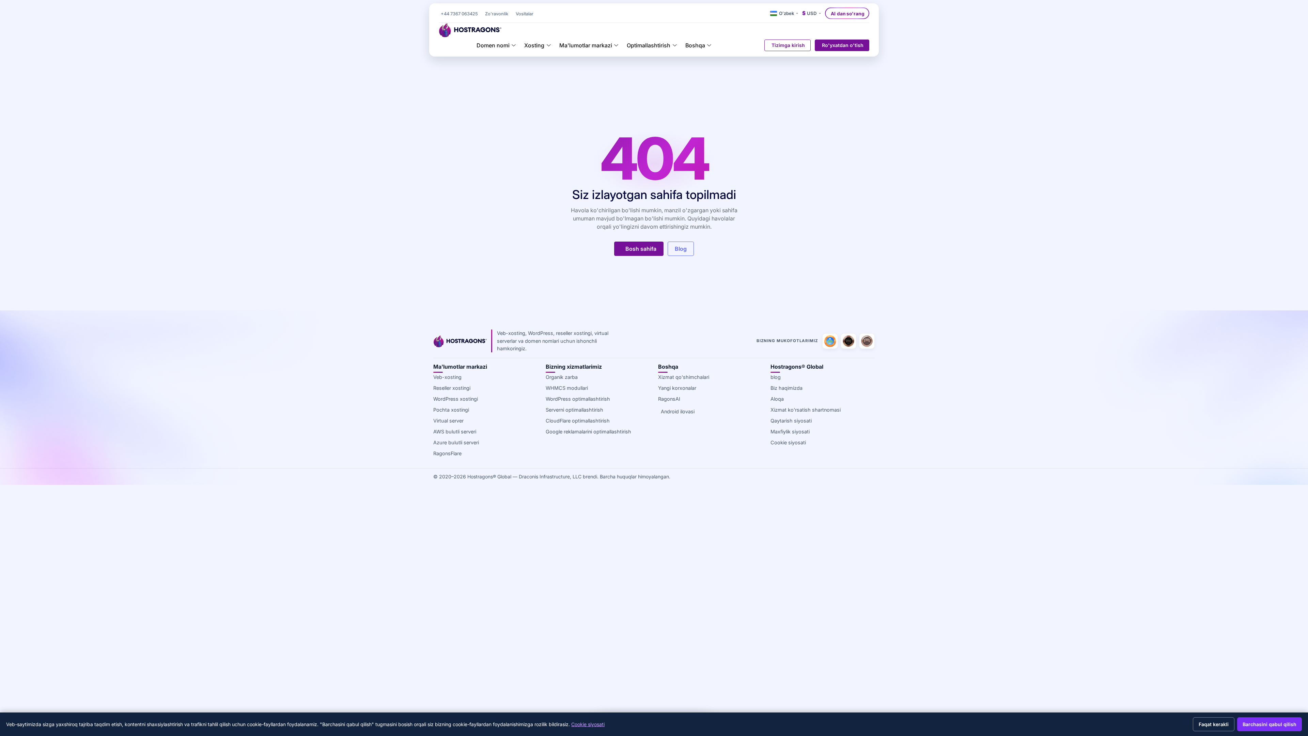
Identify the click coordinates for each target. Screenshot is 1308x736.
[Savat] (755, 45)
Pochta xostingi (451, 410)
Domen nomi (493, 45)
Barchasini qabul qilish (1269, 724)
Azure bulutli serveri (456, 442)
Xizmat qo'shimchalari (683, 377)
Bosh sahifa (640, 248)
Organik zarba (562, 377)
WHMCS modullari (567, 388)
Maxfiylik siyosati (790, 431)
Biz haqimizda (786, 388)
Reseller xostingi (451, 388)
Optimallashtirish (648, 45)
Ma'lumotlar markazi (585, 45)
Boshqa (695, 45)
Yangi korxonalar (677, 388)
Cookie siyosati (788, 442)
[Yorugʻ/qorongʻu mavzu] (764, 13)
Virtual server (448, 421)
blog (775, 377)
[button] (524, 14)
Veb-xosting (447, 377)
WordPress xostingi (455, 399)
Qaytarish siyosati (791, 421)
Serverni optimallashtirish (574, 410)
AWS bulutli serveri (454, 431)
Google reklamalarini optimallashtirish (588, 431)
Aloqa (777, 399)
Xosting (534, 45)
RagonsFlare (447, 453)
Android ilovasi (678, 411)
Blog (681, 248)
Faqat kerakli (1214, 724)
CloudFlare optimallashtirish (578, 421)
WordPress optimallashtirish (578, 399)
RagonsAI (669, 399)
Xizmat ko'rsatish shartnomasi (805, 410)
